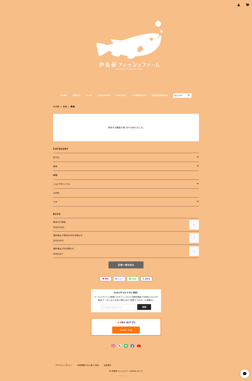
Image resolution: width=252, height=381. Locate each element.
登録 (144, 307)
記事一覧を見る (126, 264)
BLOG (89, 95)
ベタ (55, 202)
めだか (56, 157)
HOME (63, 95)
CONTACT (121, 95)
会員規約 (107, 365)
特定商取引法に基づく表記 (88, 365)
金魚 (65, 106)
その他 (56, 193)
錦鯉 (55, 175)
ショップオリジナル (61, 184)
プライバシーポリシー (64, 365)
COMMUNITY (139, 95)
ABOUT (76, 95)
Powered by (123, 376)
